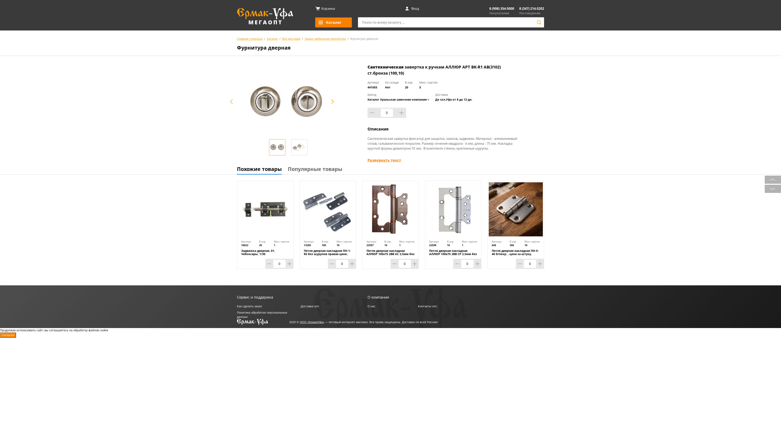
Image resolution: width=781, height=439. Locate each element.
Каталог (272, 39)
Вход (415, 8)
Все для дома (291, 39)
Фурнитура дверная (364, 39)
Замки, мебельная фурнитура (325, 39)
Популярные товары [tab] (315, 168)
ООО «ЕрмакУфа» (312, 322)
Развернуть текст (384, 160)
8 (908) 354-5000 (501, 8)
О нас (371, 306)
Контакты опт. (428, 306)
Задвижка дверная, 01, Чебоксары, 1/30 (258, 252)
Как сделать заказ (249, 306)
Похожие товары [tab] (259, 168)
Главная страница (250, 39)
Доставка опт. (310, 306)
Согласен (8, 335)
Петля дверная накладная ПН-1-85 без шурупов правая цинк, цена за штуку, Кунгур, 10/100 (327, 254)
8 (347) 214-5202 (531, 8)
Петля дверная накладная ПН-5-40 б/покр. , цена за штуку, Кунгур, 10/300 (515, 254)
